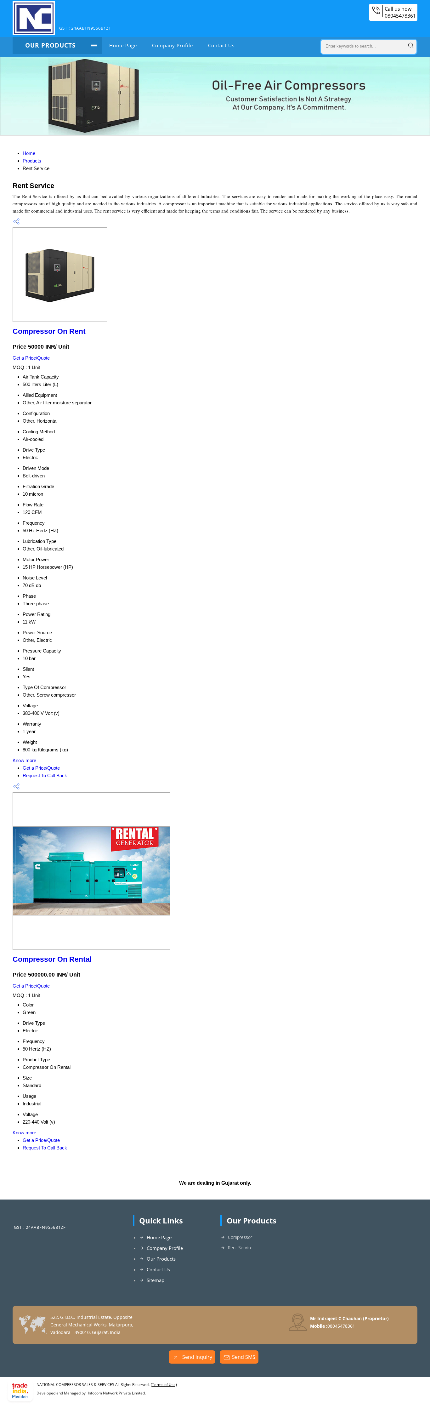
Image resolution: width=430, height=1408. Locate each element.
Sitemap (155, 1280)
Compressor (240, 1237)
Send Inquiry (196, 1357)
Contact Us (221, 45)
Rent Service (240, 1248)
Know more (24, 760)
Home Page (123, 45)
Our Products (50, 45)
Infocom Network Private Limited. (117, 1393)
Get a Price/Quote (31, 358)
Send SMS (243, 1357)
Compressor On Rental (52, 959)
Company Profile (172, 45)
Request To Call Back (45, 775)
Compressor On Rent (49, 331)
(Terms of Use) (164, 1384)
